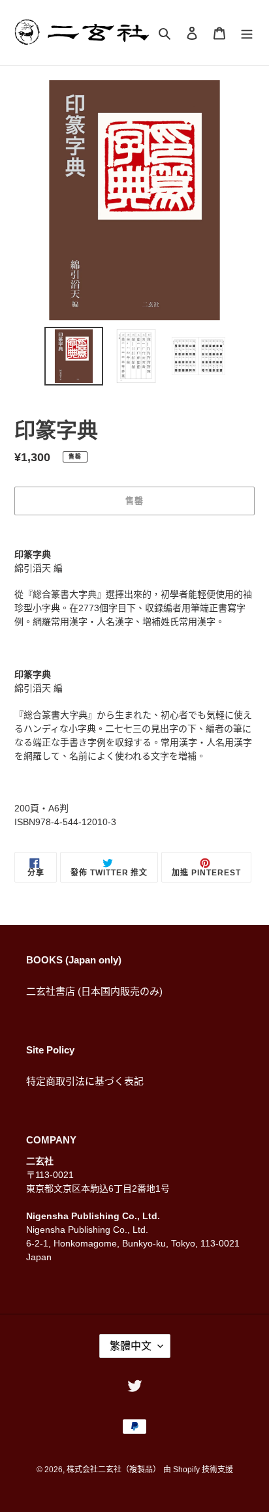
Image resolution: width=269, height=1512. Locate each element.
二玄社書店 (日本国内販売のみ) (94, 991)
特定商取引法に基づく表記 (85, 1081)
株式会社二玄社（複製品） (114, 1469)
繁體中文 (130, 1346)
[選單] (247, 33)
